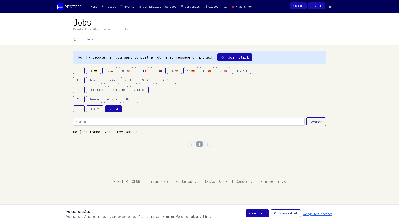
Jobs (172, 6)
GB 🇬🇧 (223, 70)
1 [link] (199, 144)
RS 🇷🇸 (174, 70)
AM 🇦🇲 (191, 70)
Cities (212, 6)
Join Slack (236, 57)
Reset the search (121, 132)
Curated (95, 109)
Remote (94, 99)
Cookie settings (270, 181)
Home (93, 6)
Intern (94, 80)
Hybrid (130, 99)
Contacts (206, 181)
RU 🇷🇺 (109, 70)
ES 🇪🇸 (207, 70)
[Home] (74, 39)
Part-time (118, 89)
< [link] (191, 144)
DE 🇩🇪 (93, 70)
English (333, 7)
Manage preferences (317, 214)
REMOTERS (73, 6)
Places (110, 6)
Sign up (298, 5)
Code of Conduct (234, 181)
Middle (129, 80)
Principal (166, 80)
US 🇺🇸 (126, 70)
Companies (191, 6)
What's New (243, 6)
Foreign (113, 108)
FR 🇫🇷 (142, 70)
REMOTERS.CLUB (126, 181)
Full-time (96, 89)
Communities (151, 6)
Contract (139, 89)
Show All (241, 70)
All (79, 70)
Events (128, 6)
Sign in (317, 5)
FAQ (225, 6)
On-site (112, 99)
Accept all (257, 213)
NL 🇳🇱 (158, 70)
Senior (146, 80)
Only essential (285, 213)
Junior (111, 80)
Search (316, 121)
